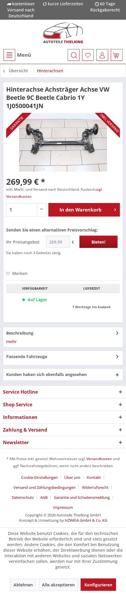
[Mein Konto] (102, 55)
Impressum (63, 507)
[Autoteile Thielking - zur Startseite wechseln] (63, 33)
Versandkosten (99, 458)
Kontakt (94, 477)
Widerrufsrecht (95, 487)
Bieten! (98, 242)
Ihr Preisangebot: (23, 242)
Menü (24, 54)
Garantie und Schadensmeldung (82, 497)
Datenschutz (23, 497)
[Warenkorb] (116, 55)
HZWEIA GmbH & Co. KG (86, 520)
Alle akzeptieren (58, 585)
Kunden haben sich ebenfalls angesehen (46, 374)
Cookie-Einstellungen (39, 477)
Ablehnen (23, 585)
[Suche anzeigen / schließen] (73, 55)
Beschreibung (19, 333)
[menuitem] (17, 55)
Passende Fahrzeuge (26, 356)
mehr (11, 341)
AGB (43, 497)
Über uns (72, 477)
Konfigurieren (98, 585)
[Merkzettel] (88, 55)
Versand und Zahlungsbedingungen (44, 487)
